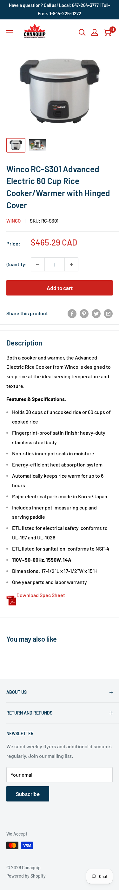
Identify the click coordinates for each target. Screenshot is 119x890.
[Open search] (82, 32)
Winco (13, 221)
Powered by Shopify (26, 876)
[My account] (94, 32)
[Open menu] (9, 32)
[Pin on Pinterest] (84, 313)
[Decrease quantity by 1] (37, 264)
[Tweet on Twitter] (96, 313)
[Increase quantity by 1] (71, 264)
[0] (107, 32)
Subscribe (28, 794)
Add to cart (60, 288)
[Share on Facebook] (72, 313)
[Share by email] (108, 313)
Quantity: (16, 264)
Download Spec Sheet (41, 595)
